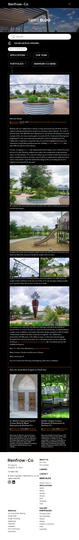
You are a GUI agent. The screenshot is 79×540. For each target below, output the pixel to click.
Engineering (12, 521)
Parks (43, 122)
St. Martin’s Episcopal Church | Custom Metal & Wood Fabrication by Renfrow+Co (23, 423)
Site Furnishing (51, 430)
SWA (15, 348)
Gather (31, 122)
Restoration (12, 531)
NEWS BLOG (45, 478)
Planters (63, 122)
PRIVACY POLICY (45, 483)
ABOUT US (44, 460)
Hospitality (43, 501)
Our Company (44, 465)
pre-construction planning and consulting (31, 342)
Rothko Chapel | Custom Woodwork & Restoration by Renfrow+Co (53, 423)
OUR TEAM (41, 55)
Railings (42, 521)
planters (26, 150)
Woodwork (13, 123)
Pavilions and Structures (53, 122)
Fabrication (11, 524)
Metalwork (37, 122)
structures (60, 143)
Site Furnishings (45, 516)
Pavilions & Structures (47, 524)
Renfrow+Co (15, 122)
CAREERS (43, 469)
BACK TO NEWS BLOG (18, 49)
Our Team (43, 462)
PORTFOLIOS (17, 64)
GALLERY (43, 508)
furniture (50, 143)
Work (41, 498)
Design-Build (12, 516)
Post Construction (14, 529)
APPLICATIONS (17, 55)
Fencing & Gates (45, 513)
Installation (11, 526)
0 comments (20, 123)
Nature (42, 491)
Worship (34, 430)
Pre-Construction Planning (16, 513)
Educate (42, 496)
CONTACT (44, 474)
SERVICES (12, 511)
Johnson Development (42, 348)
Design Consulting (14, 519)
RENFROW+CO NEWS (45, 64)
